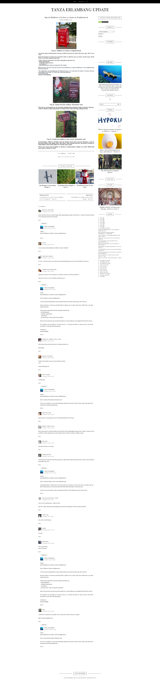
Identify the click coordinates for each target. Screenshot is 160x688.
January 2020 (103, 275)
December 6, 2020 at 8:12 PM (48, 244)
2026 (101, 217)
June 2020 (102, 267)
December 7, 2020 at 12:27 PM (48, 443)
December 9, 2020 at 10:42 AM (50, 473)
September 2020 (104, 263)
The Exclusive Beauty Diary (50, 498)
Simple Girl (45, 515)
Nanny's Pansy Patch (48, 426)
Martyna (45, 441)
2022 (101, 223)
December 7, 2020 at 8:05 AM (48, 358)
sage (43, 609)
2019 (101, 276)
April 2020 (103, 270)
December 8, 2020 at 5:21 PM (50, 289)
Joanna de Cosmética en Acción (51, 339)
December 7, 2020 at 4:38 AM (48, 341)
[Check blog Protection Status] (110, 22)
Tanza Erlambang (49, 226)
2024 (101, 220)
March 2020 (103, 272)
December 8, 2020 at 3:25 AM (48, 499)
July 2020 (102, 266)
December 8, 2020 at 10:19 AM (48, 543)
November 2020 (104, 260)
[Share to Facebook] (68, 153)
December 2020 (104, 228)
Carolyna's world (47, 256)
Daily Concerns (65, 157)
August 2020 (103, 264)
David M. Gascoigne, (48, 210)
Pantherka (45, 541)
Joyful (44, 243)
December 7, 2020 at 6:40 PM (48, 456)
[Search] (118, 104)
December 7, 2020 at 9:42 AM (48, 376)
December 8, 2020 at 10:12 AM (48, 530)
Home (74, 1)
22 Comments (62, 153)
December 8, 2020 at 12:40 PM (48, 611)
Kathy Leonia (46, 375)
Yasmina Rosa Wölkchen (49, 269)
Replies (44, 223)
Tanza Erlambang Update (80, 9)
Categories (81, 1)
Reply (39, 220)
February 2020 (104, 273)
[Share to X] (70, 153)
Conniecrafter (46, 454)
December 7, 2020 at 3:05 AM (48, 271)
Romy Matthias (46, 413)
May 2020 (102, 269)
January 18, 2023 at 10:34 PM (50, 228)
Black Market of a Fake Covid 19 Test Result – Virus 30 (82, 198)
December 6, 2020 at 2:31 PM (48, 211)
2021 (101, 225)
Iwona (44, 528)
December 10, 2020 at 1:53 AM (50, 629)
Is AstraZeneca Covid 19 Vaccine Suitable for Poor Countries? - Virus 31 (51, 198)
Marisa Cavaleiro (47, 356)
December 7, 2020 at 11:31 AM (48, 414)
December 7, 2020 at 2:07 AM (48, 258)
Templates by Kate (91, 678)
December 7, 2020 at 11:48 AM (48, 428)
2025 (101, 219)
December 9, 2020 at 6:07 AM (50, 391)
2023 (101, 222)
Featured (72, 157)
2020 (101, 226)
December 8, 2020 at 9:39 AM (48, 516)
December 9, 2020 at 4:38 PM (50, 560)
